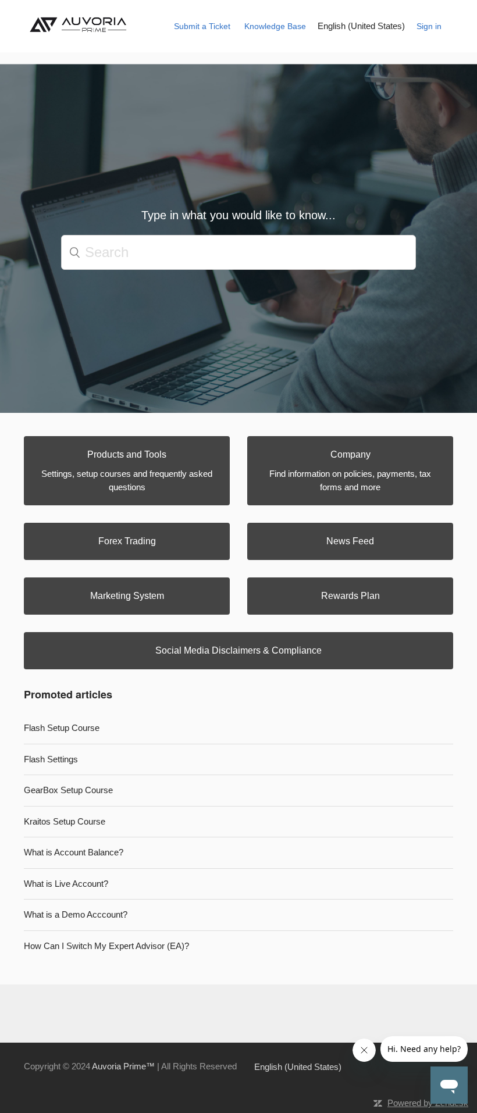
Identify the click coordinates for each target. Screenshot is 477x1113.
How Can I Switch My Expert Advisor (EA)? (106, 946)
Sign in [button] (429, 26)
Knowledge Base (275, 26)
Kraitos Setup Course (64, 821)
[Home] (81, 36)
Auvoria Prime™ (123, 1066)
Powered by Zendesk (427, 1103)
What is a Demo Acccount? (75, 914)
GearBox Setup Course (68, 790)
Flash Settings (51, 759)
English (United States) (361, 26)
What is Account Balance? (73, 852)
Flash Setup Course (61, 728)
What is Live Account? (66, 884)
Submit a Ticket (202, 26)
